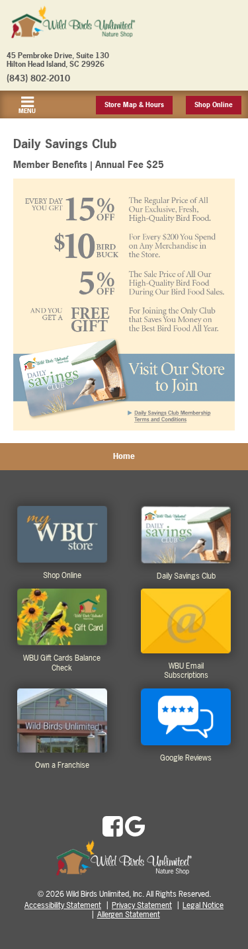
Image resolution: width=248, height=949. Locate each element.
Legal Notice (203, 905)
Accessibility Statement (62, 905)
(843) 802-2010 (38, 78)
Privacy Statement (142, 905)
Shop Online (213, 105)
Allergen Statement (128, 914)
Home (124, 456)
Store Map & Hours (134, 105)
